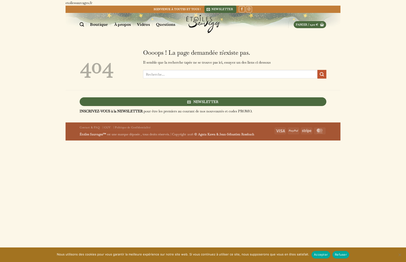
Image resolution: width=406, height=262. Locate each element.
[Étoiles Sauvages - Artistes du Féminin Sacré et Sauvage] (203, 24)
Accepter (321, 254)
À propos (122, 24)
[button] (220, 9)
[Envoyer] (321, 74)
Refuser (341, 254)
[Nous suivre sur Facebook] (242, 9)
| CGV (106, 127)
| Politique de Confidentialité (131, 127)
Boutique (99, 24)
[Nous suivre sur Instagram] (249, 9)
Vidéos (143, 24)
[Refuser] (399, 256)
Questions (166, 24)
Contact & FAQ (90, 127)
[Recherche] (82, 25)
